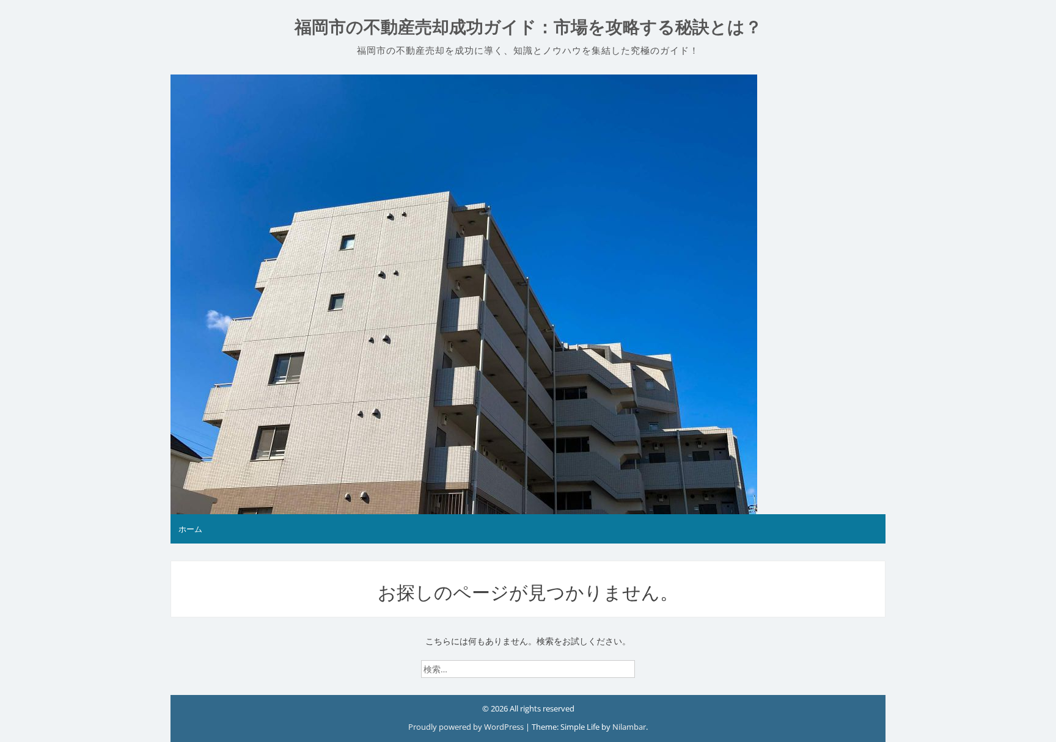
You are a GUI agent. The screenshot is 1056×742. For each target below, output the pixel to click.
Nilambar (629, 726)
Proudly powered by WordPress (467, 726)
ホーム (190, 528)
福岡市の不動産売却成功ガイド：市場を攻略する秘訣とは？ (528, 27)
